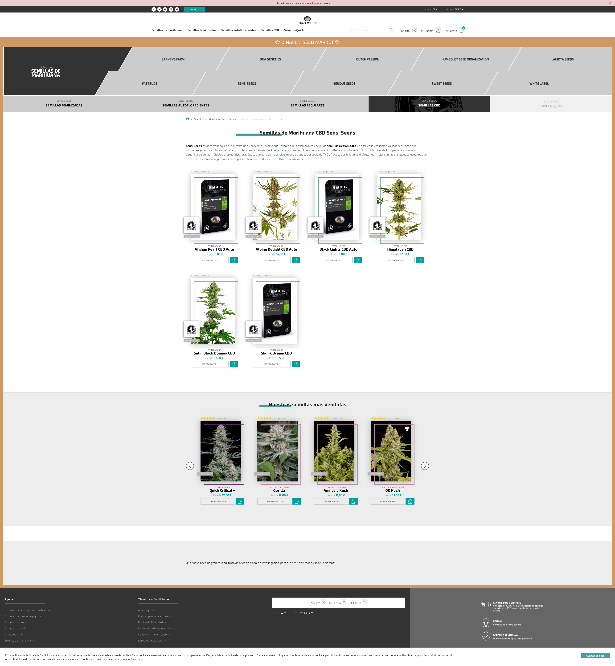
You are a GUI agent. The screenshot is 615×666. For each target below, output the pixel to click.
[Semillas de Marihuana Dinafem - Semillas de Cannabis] (187, 119)
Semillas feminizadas (202, 30)
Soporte (405, 30)
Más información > (291, 158)
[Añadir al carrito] (234, 260)
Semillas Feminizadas (279, 487)
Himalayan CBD (400, 249)
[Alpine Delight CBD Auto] (275, 207)
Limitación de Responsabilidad (155, 628)
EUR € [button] (458, 9)
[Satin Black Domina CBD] (213, 311)
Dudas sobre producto (17, 622)
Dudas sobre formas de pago (21, 616)
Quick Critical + (222, 490)
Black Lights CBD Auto (338, 249)
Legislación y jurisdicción (152, 634)
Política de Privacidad (150, 622)
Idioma (428, 9)
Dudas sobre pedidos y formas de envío (27, 609)
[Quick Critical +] (221, 451)
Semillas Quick (294, 30)
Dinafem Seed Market (307, 42)
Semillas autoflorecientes (238, 30)
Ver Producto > (210, 260)
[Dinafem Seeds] (307, 20)
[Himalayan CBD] (399, 207)
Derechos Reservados (150, 640)
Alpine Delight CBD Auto (276, 249)
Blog (194, 9)
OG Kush (392, 490)
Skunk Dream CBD (276, 353)
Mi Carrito (451, 30)
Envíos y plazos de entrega (153, 616)
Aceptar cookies (595, 655)
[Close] (610, 3)
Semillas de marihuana (167, 30)
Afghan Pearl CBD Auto (214, 249)
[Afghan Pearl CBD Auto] (213, 207)
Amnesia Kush (336, 490)
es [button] (433, 9)
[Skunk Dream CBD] (275, 311)
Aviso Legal (144, 609)
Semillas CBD (270, 30)
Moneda (450, 9)
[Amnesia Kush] (334, 451)
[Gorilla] (277, 451)
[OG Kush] (391, 451)
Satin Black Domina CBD (214, 353)
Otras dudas (12, 634)
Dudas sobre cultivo (16, 628)
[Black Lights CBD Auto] (337, 207)
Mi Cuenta (427, 30)
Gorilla (279, 490)
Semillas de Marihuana (18, 640)
